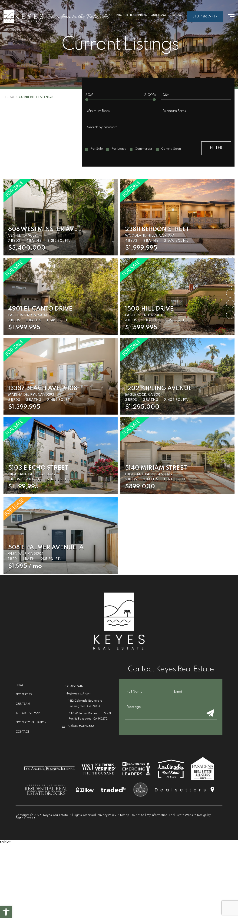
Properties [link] (125, 15)
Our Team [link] (158, 15)
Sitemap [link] (123, 815)
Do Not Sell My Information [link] (149, 815)
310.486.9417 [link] (205, 16)
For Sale (96, 148)
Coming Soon (171, 148)
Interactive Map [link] (28, 713)
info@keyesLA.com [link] (78, 693)
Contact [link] (176, 15)
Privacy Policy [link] (106, 815)
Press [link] (142, 15)
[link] (6, 912)
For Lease (118, 148)
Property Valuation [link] (31, 722)
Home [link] (20, 685)
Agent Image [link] (25, 817)
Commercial (143, 148)
